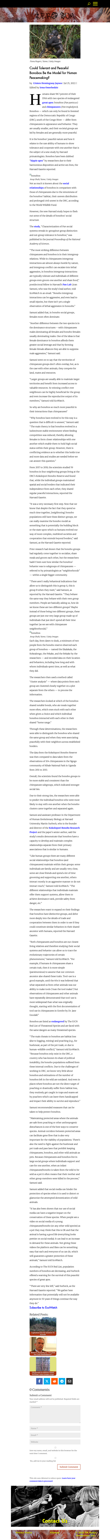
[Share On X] (47, 1381)
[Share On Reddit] (54, 1381)
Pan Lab (67, 284)
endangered (57, 1021)
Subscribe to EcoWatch (43, 1307)
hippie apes (37, 160)
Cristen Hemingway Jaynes (47, 83)
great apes (47, 102)
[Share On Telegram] (62, 1381)
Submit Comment (69, 1467)
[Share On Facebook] (39, 1381)
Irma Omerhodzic (49, 87)
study (37, 226)
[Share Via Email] (69, 1381)
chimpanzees (54, 107)
